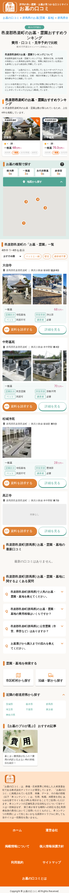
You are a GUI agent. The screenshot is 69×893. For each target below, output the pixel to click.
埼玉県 (9, 709)
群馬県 (49, 704)
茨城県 (9, 704)
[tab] (10, 172)
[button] (34, 181)
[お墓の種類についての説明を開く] (62, 164)
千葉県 (29, 709)
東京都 (49, 709)
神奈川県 (10, 714)
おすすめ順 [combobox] (9, 256)
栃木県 (29, 704)
